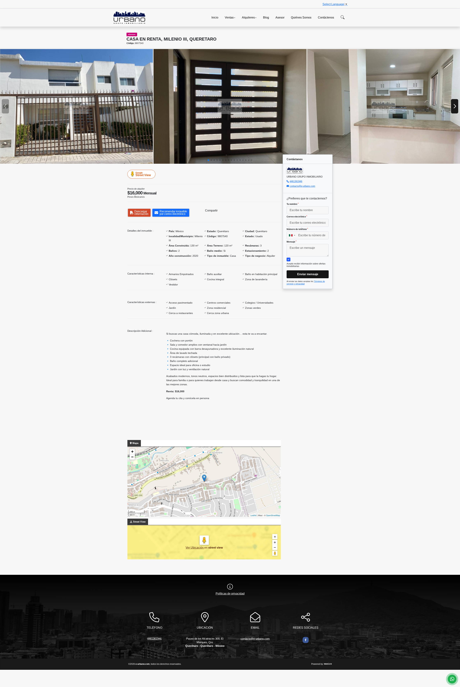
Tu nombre (293, 204)
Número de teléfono (297, 229)
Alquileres (248, 17)
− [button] (132, 457)
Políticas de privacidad (230, 593)
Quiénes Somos (301, 17)
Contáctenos (326, 17)
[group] (76, 106)
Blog (266, 17)
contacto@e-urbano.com (302, 186)
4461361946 (296, 181)
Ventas (229, 17)
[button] (208, 160)
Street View (143, 174)
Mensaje (291, 241)
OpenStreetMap (273, 515)
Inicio (214, 17)
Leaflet (253, 515)
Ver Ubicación (195, 547)
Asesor (279, 17)
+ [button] (132, 451)
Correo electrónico (297, 216)
